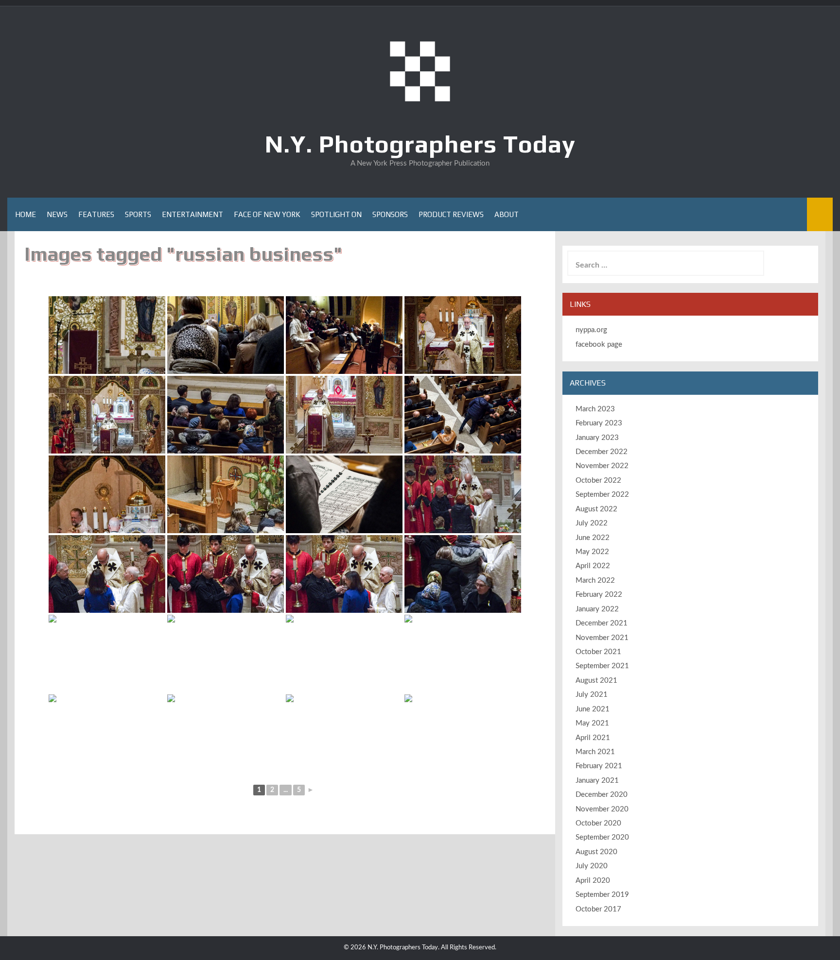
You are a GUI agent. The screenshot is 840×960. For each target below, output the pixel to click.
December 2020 (602, 794)
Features (96, 214)
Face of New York (267, 214)
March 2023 (595, 409)
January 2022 (597, 609)
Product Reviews (451, 214)
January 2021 (597, 780)
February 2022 (599, 594)
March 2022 (595, 580)
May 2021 (592, 723)
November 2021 (602, 637)
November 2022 (602, 466)
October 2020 (598, 823)
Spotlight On (336, 214)
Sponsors (390, 214)
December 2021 (602, 623)
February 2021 (599, 766)
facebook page (599, 344)
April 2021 (593, 737)
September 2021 (602, 666)
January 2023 (597, 437)
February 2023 (599, 423)
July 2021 (592, 694)
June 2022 (593, 537)
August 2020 (596, 852)
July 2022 (592, 523)
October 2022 (598, 480)
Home (25, 214)
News (57, 214)
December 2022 (602, 451)
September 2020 (602, 837)
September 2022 (602, 494)
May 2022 (592, 552)
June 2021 (593, 709)
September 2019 (602, 894)
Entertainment (192, 214)
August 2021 (596, 680)
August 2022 (596, 509)
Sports (138, 214)
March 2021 (595, 752)
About (506, 214)
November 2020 (602, 809)
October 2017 (598, 909)
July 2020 (592, 866)
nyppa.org (591, 330)
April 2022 (593, 566)
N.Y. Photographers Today (420, 144)
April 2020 (593, 880)
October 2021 (598, 652)
